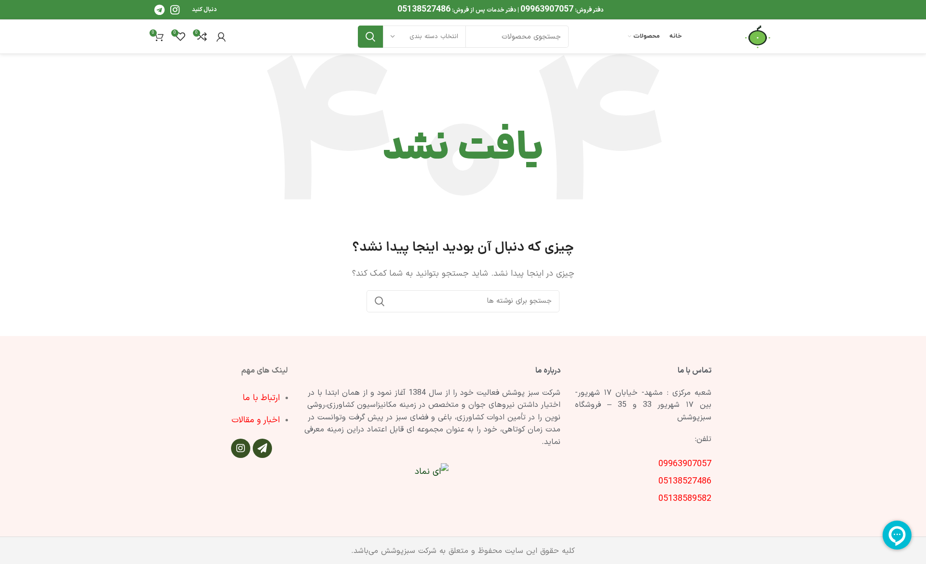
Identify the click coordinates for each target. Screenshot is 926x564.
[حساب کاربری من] (221, 36)
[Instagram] (240, 448)
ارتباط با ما (261, 397)
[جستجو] (370, 37)
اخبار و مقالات (256, 420)
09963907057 (546, 9)
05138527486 (423, 9)
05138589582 (684, 498)
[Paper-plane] (262, 448)
